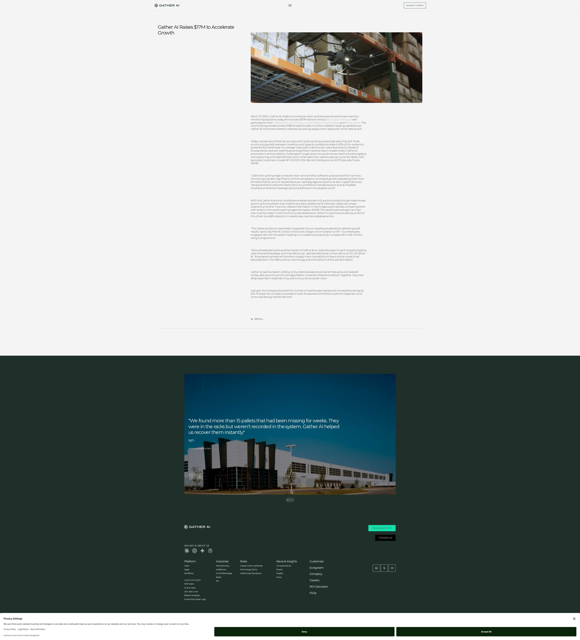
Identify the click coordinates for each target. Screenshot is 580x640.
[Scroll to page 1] (286, 500)
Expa (336, 122)
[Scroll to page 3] (291, 500)
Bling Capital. (353, 122)
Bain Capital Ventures (338, 119)
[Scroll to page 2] (289, 500)
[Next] (199, 476)
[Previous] (192, 476)
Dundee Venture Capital (317, 122)
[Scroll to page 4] (293, 500)
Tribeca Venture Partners (288, 122)
